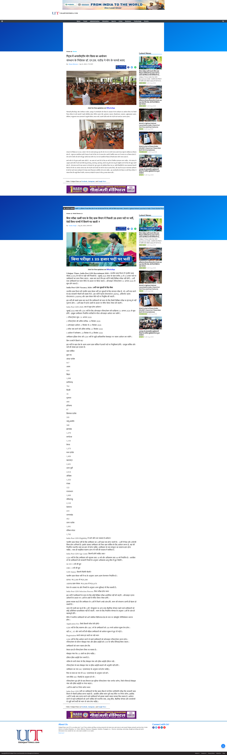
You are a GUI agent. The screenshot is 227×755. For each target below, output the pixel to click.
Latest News (145, 53)
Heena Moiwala (73, 64)
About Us (63, 724)
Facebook (84, 181)
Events (146, 21)
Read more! (61, 733)
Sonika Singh (72, 225)
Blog (224, 753)
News (78, 21)
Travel (85, 21)
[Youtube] (164, 727)
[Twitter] (156, 727)
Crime (120, 21)
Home (68, 51)
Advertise (218, 753)
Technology (137, 21)
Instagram (91, 181)
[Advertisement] (113, 35)
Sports (113, 21)
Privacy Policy (211, 753)
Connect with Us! (160, 724)
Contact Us (203, 753)
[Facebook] (153, 727)
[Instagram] (159, 727)
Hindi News (77, 213)
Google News (102, 181)
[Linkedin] (162, 727)
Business (128, 21)
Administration (94, 21)
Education (105, 21)
